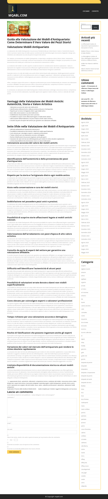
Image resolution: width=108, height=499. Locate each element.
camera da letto (85, 306)
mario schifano (85, 409)
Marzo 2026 (84, 139)
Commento (11, 397)
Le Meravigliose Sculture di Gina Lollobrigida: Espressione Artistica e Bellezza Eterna (90, 58)
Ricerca (83, 24)
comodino (84, 312)
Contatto (95, 11)
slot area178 (85, 99)
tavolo (83, 452)
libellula (83, 386)
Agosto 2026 (85, 122)
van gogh (84, 472)
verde (83, 479)
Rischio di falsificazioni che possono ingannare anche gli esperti (28, 137)
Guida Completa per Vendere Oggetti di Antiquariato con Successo (57, 389)
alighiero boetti (85, 269)
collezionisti (32, 381)
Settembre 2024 (86, 199)
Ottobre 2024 (85, 196)
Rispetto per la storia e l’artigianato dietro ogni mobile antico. (28, 111)
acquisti (83, 265)
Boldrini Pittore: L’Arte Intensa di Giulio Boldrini (90, 52)
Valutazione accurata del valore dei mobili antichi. (24, 107)
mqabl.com (17, 15)
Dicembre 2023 (85, 229)
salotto (83, 432)
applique (83, 279)
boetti (83, 302)
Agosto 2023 (85, 242)
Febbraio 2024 (85, 222)
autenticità (25, 381)
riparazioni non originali (18, 385)
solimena (83, 442)
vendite (83, 476)
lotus (82, 389)
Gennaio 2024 (85, 226)
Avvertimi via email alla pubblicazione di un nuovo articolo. (23, 449)
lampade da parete (86, 376)
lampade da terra (86, 382)
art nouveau (84, 292)
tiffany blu (84, 462)
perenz (83, 412)
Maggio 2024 (85, 212)
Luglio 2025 (84, 166)
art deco (83, 289)
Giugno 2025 (85, 169)
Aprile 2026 (84, 135)
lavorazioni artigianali (32, 383)
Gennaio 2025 (85, 186)
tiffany (83, 459)
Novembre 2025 (86, 152)
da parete (84, 319)
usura (36, 385)
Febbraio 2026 (85, 142)
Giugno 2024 (85, 209)
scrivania (83, 439)
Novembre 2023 (86, 232)
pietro (83, 426)
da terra (83, 329)
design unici (10, 383)
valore (40, 385)
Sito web (9, 429)
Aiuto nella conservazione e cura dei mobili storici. (24, 113)
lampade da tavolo (86, 379)
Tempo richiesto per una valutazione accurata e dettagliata (27, 135)
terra (82, 456)
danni (74, 381)
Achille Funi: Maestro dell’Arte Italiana (89, 64)
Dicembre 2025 (85, 149)
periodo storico (66, 383)
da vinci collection (86, 332)
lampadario (84, 369)
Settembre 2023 (86, 239)
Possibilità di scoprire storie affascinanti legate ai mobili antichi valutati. (30, 116)
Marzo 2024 (84, 219)
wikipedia (84, 486)
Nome (9, 417)
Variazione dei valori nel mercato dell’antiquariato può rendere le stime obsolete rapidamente (37, 139)
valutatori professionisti (50, 385)
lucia (82, 396)
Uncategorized (85, 469)
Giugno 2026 (85, 129)
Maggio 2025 (85, 172)
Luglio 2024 (84, 206)
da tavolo (84, 326)
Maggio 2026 (85, 132)
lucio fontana (85, 399)
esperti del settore (20, 383)
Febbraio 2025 (85, 182)
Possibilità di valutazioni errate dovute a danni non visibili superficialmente (31, 131)
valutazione (60, 385)
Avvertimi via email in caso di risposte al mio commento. (23, 444)
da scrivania (84, 322)
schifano (83, 436)
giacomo (83, 349)
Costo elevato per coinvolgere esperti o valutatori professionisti (29, 133)
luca (82, 392)
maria (82, 406)
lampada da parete (86, 362)
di (81, 336)
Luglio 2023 (84, 246)
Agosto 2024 (85, 202)
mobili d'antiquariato (55, 383)
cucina (83, 316)
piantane (83, 419)
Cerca (95, 27)
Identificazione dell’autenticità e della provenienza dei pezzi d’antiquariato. (31, 109)
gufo (82, 352)
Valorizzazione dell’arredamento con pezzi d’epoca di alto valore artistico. (31, 118)
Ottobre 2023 (85, 236)
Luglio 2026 (84, 125)
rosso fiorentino (86, 429)
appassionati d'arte (15, 381)
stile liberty (84, 446)
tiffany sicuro (85, 466)
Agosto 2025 (85, 162)
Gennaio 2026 (85, 145)
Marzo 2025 (84, 179)
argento (83, 282)
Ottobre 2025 (85, 156)
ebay (82, 342)
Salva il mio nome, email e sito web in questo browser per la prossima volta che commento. (33, 437)
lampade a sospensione (88, 372)
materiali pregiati (44, 383)
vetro (82, 482)
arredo (83, 286)
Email (9, 423)
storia (83, 449)
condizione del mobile (54, 381)
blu (82, 299)
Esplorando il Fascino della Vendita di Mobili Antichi (21, 389)
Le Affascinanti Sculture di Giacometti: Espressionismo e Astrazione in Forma (90, 46)
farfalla (83, 346)
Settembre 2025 (86, 159)
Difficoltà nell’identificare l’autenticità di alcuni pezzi (24, 129)
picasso (83, 422)
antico (83, 275)
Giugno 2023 (85, 249)
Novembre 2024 (86, 192)
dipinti (83, 339)
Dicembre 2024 (85, 189)
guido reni (84, 356)
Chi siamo (86, 11)
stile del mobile (29, 385)
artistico (83, 295)
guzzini (83, 359)
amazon (83, 272)
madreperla (84, 402)
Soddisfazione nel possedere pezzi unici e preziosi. (25, 115)
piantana (83, 416)
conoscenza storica (67, 381)
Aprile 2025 (84, 176)
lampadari (84, 366)
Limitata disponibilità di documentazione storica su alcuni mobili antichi (30, 141)
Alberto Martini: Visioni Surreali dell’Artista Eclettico (90, 70)
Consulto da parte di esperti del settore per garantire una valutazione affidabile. (33, 120)
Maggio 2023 (85, 252)
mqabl (83, 86)
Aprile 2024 (84, 216)
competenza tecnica (42, 381)
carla (82, 309)
